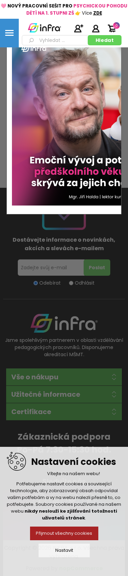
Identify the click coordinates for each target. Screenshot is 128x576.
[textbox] (56, 40)
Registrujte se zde (78, 28)
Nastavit (64, 550)
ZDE (97, 13)
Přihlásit (95, 28)
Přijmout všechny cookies (64, 533)
